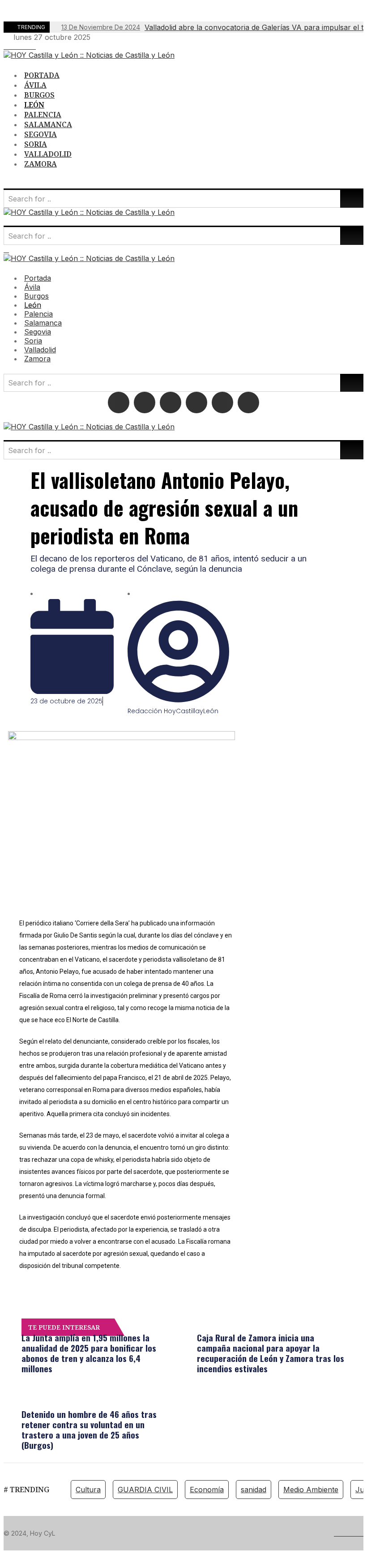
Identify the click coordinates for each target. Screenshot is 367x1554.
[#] (6, 46)
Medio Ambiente (310, 1489)
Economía (207, 1489)
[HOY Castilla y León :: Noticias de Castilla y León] (89, 55)
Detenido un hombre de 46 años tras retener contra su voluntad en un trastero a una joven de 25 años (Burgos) (89, 1429)
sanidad (253, 1489)
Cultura (88, 1489)
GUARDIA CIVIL (145, 1489)
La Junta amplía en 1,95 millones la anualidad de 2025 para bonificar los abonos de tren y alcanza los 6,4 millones (88, 1352)
